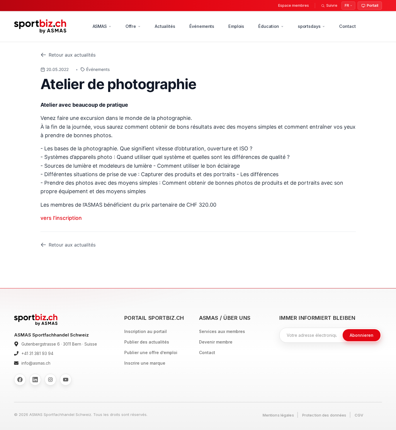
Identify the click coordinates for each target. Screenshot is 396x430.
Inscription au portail (145, 331)
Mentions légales (278, 415)
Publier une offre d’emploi (150, 352)
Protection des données (324, 415)
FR (347, 5)
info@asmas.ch (35, 363)
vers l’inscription (61, 218)
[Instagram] (50, 379)
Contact (347, 26)
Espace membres (293, 5)
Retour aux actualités (72, 55)
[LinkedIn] (35, 379)
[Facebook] (20, 379)
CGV (359, 415)
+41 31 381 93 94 (37, 353)
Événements (202, 26)
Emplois (236, 26)
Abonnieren (361, 335)
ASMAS (100, 26)
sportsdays (309, 26)
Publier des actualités (146, 341)
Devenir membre (215, 341)
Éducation (268, 26)
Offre (130, 26)
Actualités (165, 26)
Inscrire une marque (144, 363)
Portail (372, 5)
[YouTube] (66, 379)
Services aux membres (222, 331)
